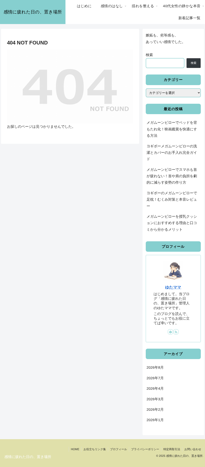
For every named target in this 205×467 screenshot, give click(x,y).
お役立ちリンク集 (94, 449)
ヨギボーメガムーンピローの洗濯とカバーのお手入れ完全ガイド (172, 152)
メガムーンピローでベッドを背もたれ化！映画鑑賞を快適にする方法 (172, 129)
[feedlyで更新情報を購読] (170, 331)
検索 (149, 55)
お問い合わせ (192, 449)
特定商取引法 (171, 449)
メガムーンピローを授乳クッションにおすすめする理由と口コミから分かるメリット (172, 222)
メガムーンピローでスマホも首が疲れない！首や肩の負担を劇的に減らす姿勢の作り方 (172, 176)
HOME (75, 449)
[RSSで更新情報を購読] (176, 331)
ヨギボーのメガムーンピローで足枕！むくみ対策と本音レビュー (172, 199)
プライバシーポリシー (145, 449)
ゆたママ (173, 287)
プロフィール (118, 449)
